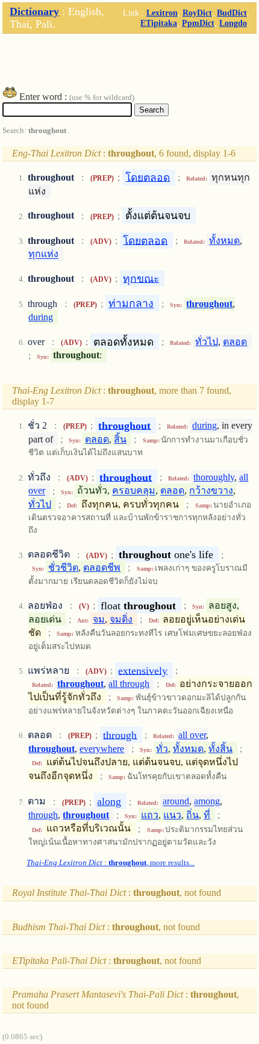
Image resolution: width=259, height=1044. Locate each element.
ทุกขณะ (141, 278)
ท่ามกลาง (131, 303)
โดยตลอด (147, 177)
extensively (142, 670)
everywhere (102, 749)
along (109, 801)
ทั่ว (162, 749)
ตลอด (235, 342)
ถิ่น (192, 815)
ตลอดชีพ (101, 567)
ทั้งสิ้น (220, 749)
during (40, 317)
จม (99, 619)
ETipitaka (158, 23)
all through (128, 684)
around (176, 802)
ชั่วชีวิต (63, 567)
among (207, 802)
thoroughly (213, 477)
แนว (172, 815)
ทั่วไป (206, 342)
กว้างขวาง (211, 491)
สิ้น (120, 439)
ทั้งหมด (224, 240)
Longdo (233, 23)
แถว (149, 815)
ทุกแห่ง (43, 254)
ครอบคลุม (133, 491)
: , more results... (111, 863)
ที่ (207, 815)
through (120, 735)
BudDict (232, 12)
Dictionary (34, 11)
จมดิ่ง (121, 619)
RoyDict (197, 12)
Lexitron (162, 12)
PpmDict (198, 23)
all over (192, 735)
